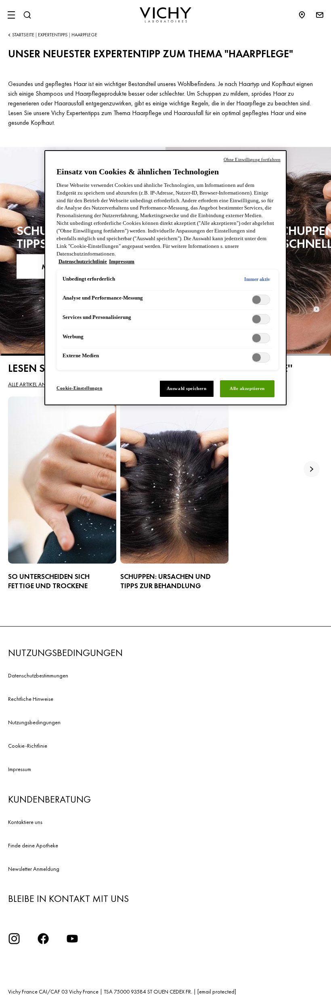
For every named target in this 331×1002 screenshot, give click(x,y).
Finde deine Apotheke (33, 845)
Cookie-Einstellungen (79, 388)
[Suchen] (27, 15)
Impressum (19, 769)
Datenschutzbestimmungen (38, 675)
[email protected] (216, 991)
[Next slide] (317, 309)
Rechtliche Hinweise (30, 698)
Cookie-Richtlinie (27, 745)
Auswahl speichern (187, 388)
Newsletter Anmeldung (33, 868)
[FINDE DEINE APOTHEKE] (306, 15)
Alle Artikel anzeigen (36, 384)
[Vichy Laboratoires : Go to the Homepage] (165, 15)
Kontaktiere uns (25, 822)
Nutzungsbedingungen (34, 722)
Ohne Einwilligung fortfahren (252, 159)
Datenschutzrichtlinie (83, 261)
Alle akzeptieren (247, 388)
